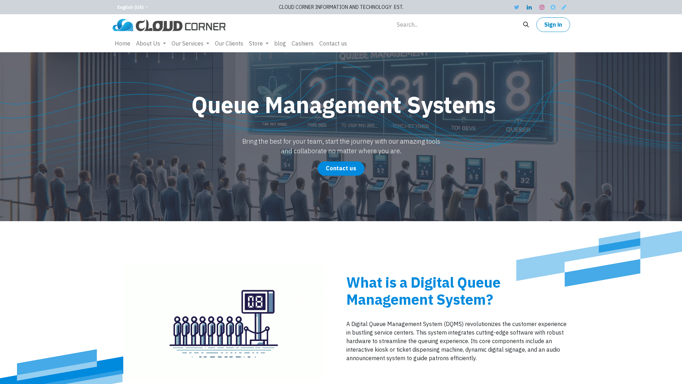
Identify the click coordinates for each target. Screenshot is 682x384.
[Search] (526, 25)
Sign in (553, 25)
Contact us (341, 168)
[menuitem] (122, 44)
